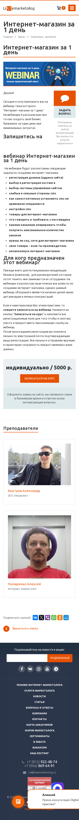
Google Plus (55, 668)
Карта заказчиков (39, 724)
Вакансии (39, 747)
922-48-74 (42, 762)
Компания (39, 713)
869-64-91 (39, 766)
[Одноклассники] (60, 617)
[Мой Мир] (66, 617)
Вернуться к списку (25, 628)
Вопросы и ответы (39, 707)
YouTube (47, 668)
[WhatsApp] (53, 617)
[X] (41, 617)
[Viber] (47, 617)
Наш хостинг (39, 753)
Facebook (21, 668)
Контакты (39, 719)
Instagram (38, 668)
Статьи (39, 702)
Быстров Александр (24, 491)
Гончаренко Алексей (24, 584)
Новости (39, 696)
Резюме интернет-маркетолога (40, 685)
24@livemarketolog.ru (42, 772)
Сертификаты (40, 736)
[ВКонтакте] (35, 617)
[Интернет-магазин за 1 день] (39, 63)
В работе (39, 742)
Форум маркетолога (39, 730)
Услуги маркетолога (39, 690)
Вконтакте (30, 668)
